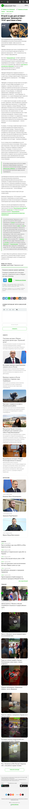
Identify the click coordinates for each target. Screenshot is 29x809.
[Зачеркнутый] (13, 309)
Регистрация (14, 324)
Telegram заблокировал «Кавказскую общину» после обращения (11, 688)
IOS (23, 225)
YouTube (7, 242)
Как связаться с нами (12, 783)
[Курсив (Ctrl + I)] (7, 309)
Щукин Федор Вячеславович (11, 535)
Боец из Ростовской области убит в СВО (13, 558)
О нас (2, 783)
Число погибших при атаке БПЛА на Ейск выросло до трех (13, 546)
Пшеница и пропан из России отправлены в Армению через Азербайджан (11, 379)
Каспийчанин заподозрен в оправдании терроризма (12, 571)
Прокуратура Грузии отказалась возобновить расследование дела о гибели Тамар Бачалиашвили (13, 430)
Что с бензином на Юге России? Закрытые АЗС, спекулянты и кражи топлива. (13, 764)
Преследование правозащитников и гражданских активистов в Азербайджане (13, 213)
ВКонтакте (6, 244)
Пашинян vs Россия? (23, 9)
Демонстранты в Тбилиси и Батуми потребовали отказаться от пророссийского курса (13, 605)
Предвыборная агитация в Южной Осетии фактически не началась (13, 459)
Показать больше (14, 769)
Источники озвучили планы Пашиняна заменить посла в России (14, 366)
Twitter (5, 239)
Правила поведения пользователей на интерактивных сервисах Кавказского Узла (14, 799)
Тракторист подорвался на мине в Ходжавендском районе (12, 405)
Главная (3, 11)
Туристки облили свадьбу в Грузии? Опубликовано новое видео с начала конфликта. (11, 662)
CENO (18, 225)
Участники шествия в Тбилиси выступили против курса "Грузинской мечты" (14, 340)
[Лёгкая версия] (7, 1)
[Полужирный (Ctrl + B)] (4, 309)
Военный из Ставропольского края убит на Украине (13, 552)
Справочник (10, 209)
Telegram (22, 239)
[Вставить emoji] (16, 309)
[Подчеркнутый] (10, 309)
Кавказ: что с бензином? (9, 9)
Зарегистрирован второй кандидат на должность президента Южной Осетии (12, 577)
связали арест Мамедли (9, 168)
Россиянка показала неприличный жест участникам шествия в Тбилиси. (12, 740)
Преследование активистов (20, 208)
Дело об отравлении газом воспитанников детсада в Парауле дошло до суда (13, 564)
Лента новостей (10, 11)
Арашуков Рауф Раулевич (10, 516)
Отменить (14, 328)
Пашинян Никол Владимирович (12, 496)
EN (4, 1)
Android (12, 222)
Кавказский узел (11, 57)
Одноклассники (14, 244)
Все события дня (23, 581)
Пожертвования (24, 783)
